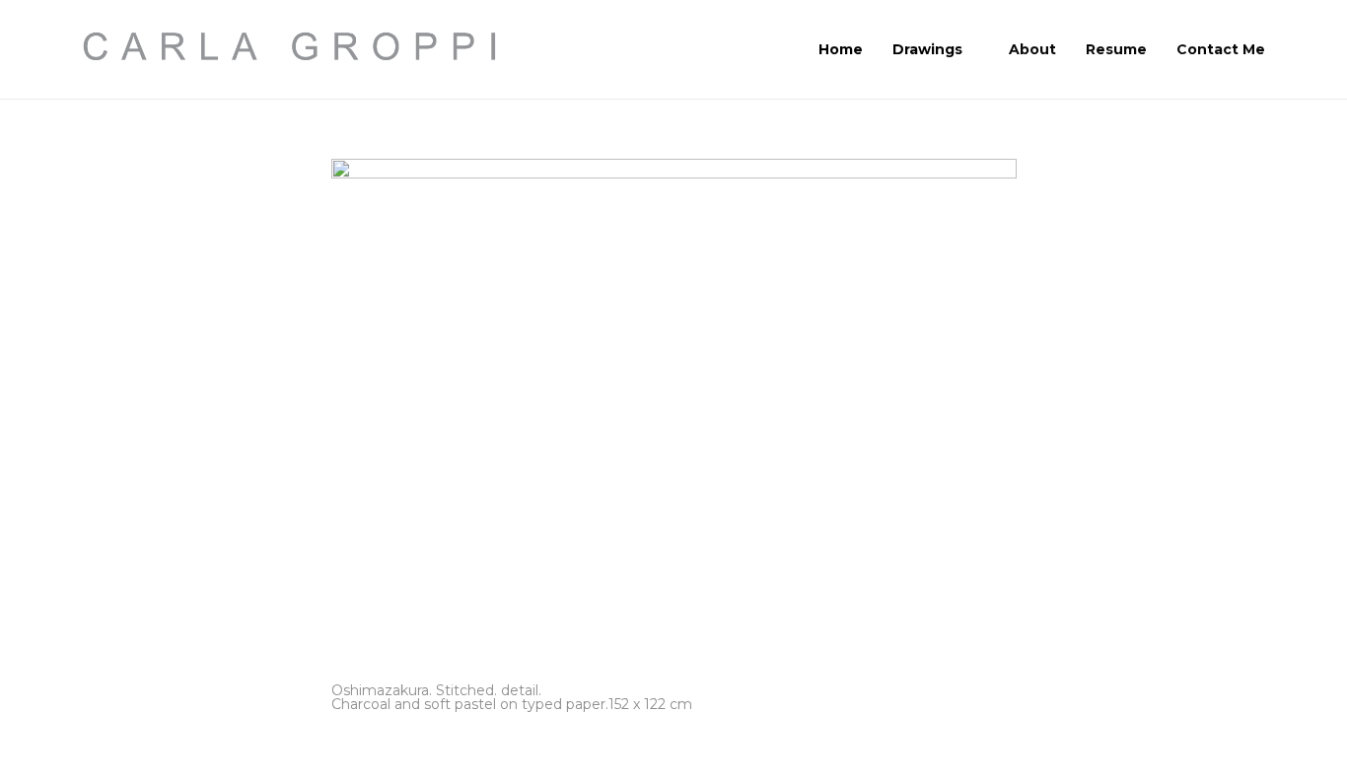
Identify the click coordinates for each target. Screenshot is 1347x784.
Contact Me (1220, 49)
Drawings (927, 49)
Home (840, 49)
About (1032, 49)
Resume (1116, 49)
